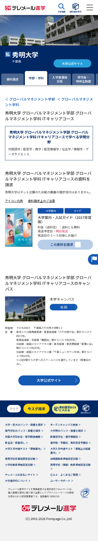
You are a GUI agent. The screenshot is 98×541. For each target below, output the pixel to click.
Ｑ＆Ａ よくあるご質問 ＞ (65, 474)
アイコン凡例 (14, 201)
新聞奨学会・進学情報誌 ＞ (65, 436)
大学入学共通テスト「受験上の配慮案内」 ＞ (70, 450)
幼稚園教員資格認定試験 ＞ (65, 458)
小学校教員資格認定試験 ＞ (20, 464)
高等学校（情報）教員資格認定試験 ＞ (70, 466)
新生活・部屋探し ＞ (16, 442)
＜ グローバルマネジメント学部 (30, 99)
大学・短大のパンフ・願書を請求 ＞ (25, 424)
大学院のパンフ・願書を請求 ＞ (68, 430)
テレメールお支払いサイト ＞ (21, 474)
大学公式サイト (72, 63)
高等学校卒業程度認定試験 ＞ (21, 458)
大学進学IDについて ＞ (18, 480)
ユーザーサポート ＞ (61, 480)
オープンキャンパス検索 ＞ (65, 424)
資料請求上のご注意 (41, 201)
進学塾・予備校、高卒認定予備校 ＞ (70, 442)
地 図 (63, 307)
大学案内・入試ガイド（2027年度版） (64, 219)
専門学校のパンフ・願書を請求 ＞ (24, 430)
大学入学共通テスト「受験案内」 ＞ (25, 448)
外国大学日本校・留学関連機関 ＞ (24, 436)
